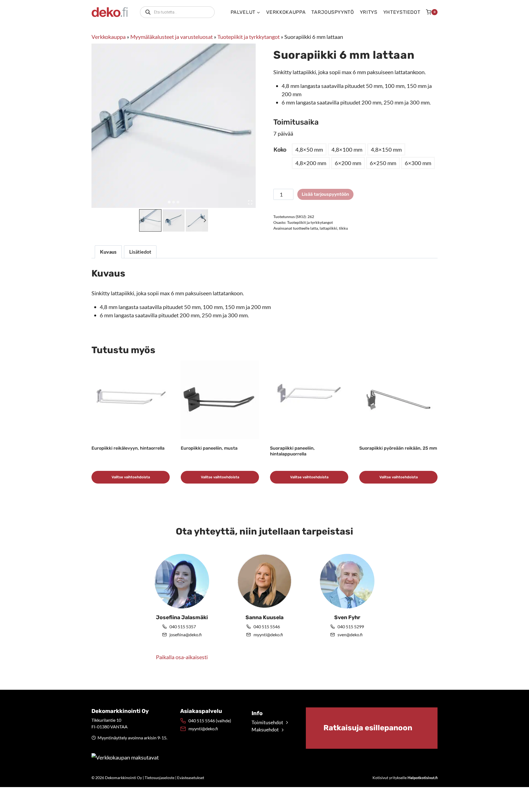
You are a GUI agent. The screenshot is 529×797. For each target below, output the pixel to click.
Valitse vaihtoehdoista (131, 477)
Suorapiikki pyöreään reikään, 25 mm (398, 448)
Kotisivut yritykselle (405, 777)
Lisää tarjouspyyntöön (325, 194)
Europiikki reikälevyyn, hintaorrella (127, 448)
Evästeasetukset (190, 777)
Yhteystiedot (401, 12)
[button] (150, 220)
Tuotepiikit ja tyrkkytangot (248, 36)
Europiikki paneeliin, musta (209, 448)
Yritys (368, 12)
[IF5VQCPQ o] (173, 126)
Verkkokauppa (286, 12)
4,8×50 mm (309, 149)
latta (314, 228)
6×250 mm (383, 163)
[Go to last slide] (142, 220)
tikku (343, 228)
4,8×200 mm (310, 163)
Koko (280, 149)
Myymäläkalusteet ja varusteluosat (171, 36)
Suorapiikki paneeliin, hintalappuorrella (292, 451)
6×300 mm (418, 163)
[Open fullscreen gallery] (250, 202)
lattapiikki (328, 228)
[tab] (169, 202)
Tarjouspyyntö (332, 12)
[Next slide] (204, 220)
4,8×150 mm (386, 149)
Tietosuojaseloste (159, 777)
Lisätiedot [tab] (140, 252)
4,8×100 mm (346, 149)
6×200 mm (348, 163)
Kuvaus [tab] (108, 252)
